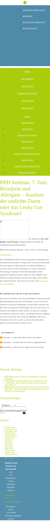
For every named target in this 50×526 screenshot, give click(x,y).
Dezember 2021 (11, 429)
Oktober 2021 (10, 433)
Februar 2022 (10, 427)
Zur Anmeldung (6, 255)
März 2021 (9, 448)
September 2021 (11, 435)
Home (27, 72)
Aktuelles (27, 86)
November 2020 (11, 454)
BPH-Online (27, 101)
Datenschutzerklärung (33, 10)
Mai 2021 (8, 444)
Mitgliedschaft (29, 28)
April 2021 (9, 446)
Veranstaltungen (27, 94)
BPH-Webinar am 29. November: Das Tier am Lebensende (27, 387)
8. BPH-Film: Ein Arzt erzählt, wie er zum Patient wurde (26, 381)
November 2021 (11, 431)
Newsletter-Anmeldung (33, 22)
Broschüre (27, 108)
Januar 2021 (9, 452)
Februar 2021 (10, 450)
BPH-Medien (27, 79)
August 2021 (10, 438)
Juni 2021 (8, 442)
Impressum (27, 16)
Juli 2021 (8, 440)
